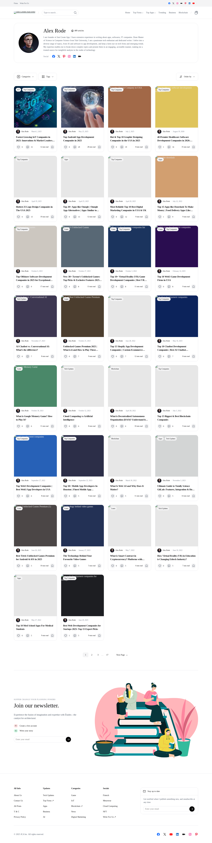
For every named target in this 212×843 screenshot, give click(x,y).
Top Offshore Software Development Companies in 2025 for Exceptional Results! (34, 278)
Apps (66, 159)
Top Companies (29, 90)
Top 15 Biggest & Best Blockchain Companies (174, 418)
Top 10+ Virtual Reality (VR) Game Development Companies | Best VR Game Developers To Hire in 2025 (127, 278)
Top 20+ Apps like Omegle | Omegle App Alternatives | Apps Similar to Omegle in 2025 (80, 209)
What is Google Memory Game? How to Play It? (34, 418)
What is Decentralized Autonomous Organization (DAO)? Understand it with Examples (128, 418)
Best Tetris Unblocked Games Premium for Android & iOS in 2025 (35, 558)
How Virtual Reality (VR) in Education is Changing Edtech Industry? (176, 558)
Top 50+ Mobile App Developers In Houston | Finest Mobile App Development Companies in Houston (81, 488)
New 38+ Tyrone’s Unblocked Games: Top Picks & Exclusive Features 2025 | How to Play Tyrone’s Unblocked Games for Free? (82, 278)
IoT (18, 90)
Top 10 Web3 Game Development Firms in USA (173, 278)
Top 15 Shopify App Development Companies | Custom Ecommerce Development (126, 348)
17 (107, 655)
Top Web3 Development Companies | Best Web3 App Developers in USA (34, 488)
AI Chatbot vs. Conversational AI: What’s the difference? (33, 348)
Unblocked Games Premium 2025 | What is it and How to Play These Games (80, 348)
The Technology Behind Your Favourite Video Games (77, 558)
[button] (187, 77)
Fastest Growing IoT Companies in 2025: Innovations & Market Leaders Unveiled (34, 139)
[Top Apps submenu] (155, 12)
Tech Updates (21, 299)
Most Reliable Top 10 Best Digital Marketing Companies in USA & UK (128, 209)
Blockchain (115, 369)
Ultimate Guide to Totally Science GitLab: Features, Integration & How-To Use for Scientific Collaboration (176, 488)
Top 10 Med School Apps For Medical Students (34, 627)
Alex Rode (25, 132)
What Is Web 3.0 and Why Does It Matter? (127, 488)
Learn (113, 508)
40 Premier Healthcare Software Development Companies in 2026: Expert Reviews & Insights (173, 139)
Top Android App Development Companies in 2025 (78, 139)
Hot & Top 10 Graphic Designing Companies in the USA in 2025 (126, 139)
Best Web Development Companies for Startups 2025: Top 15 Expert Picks (82, 627)
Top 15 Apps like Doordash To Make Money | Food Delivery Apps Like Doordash (175, 209)
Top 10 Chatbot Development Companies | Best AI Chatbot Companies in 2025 (171, 348)
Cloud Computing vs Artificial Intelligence (78, 418)
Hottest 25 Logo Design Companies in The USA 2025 (34, 209)
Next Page (122, 655)
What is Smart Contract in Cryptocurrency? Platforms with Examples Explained (126, 558)
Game (66, 229)
